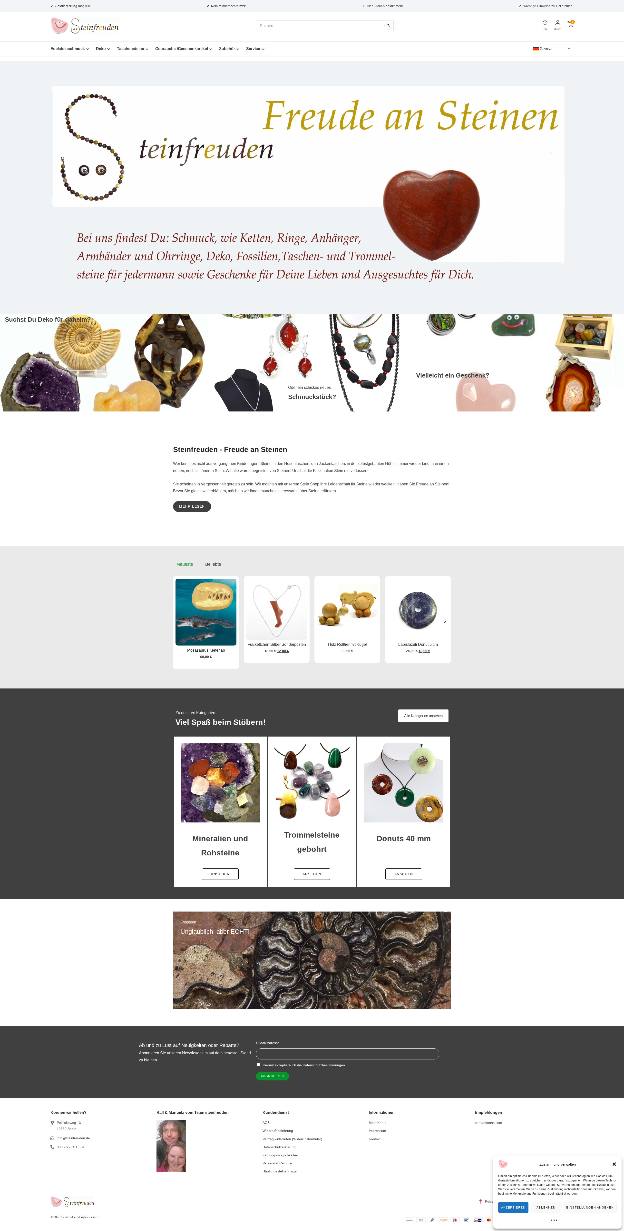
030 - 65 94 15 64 (70, 1147)
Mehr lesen (192, 506)
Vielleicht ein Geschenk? (452, 375)
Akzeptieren (513, 1207)
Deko (101, 49)
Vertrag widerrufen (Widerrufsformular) (292, 1139)
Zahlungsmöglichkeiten (280, 1155)
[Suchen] (388, 26)
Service (253, 49)
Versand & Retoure (277, 1163)
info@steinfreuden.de (73, 1138)
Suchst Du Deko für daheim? (48, 319)
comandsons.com (488, 1123)
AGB (266, 1123)
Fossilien (188, 922)
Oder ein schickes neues (309, 387)
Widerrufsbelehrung (278, 1131)
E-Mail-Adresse (268, 1043)
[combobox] (325, 25)
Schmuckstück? (312, 396)
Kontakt (374, 1139)
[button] (614, 1164)
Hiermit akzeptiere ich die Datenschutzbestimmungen (303, 1065)
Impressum (377, 1131)
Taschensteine (130, 49)
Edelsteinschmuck (67, 49)
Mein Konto (377, 1123)
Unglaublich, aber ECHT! (215, 931)
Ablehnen (546, 1207)
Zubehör (227, 49)
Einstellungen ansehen (590, 1207)
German (546, 49)
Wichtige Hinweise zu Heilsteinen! (546, 6)
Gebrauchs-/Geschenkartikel (181, 49)
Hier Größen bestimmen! (382, 6)
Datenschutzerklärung (279, 1147)
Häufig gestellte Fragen (281, 1171)
